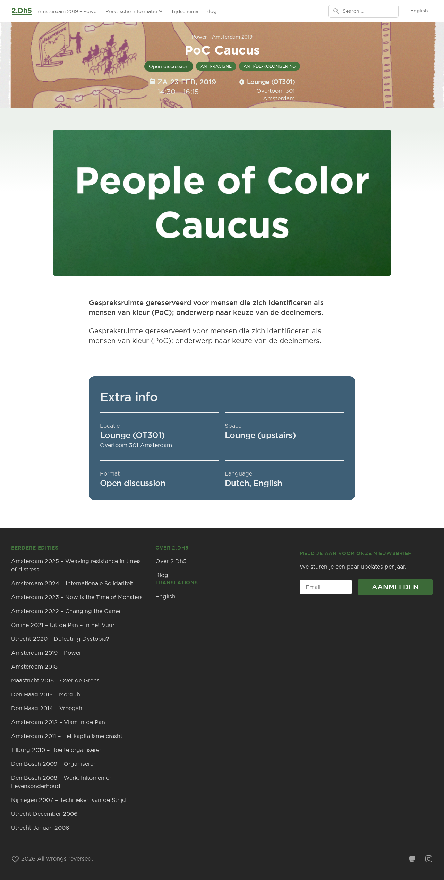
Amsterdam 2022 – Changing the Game (65, 610)
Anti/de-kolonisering (270, 66)
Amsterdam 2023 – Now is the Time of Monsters (77, 597)
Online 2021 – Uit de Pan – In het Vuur (62, 624)
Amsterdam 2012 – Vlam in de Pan (58, 722)
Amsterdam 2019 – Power (68, 11)
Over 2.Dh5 (171, 561)
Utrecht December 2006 (44, 813)
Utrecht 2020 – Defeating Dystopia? (60, 638)
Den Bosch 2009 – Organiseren (54, 763)
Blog (210, 11)
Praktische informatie (131, 11)
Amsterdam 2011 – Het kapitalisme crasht (66, 735)
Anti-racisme (216, 66)
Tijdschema (184, 11)
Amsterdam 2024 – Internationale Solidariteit (72, 583)
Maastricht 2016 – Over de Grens (55, 680)
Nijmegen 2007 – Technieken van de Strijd (68, 799)
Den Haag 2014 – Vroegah (46, 708)
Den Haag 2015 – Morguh (45, 694)
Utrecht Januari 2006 (40, 827)
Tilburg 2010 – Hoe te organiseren (57, 749)
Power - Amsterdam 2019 (222, 37)
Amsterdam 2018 (34, 666)
